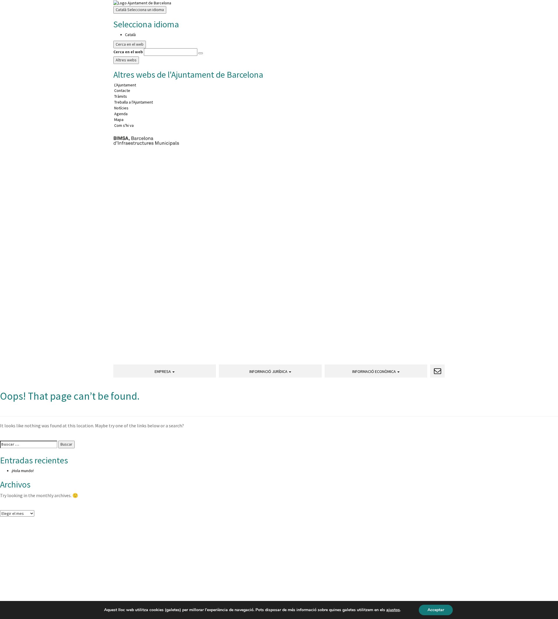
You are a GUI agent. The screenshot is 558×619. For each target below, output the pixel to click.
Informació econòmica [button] (374, 371)
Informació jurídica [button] (268, 371)
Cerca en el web (128, 51)
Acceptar (436, 610)
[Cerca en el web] (200, 53)
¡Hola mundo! (23, 470)
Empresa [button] (163, 371)
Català (140, 9)
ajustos (393, 610)
